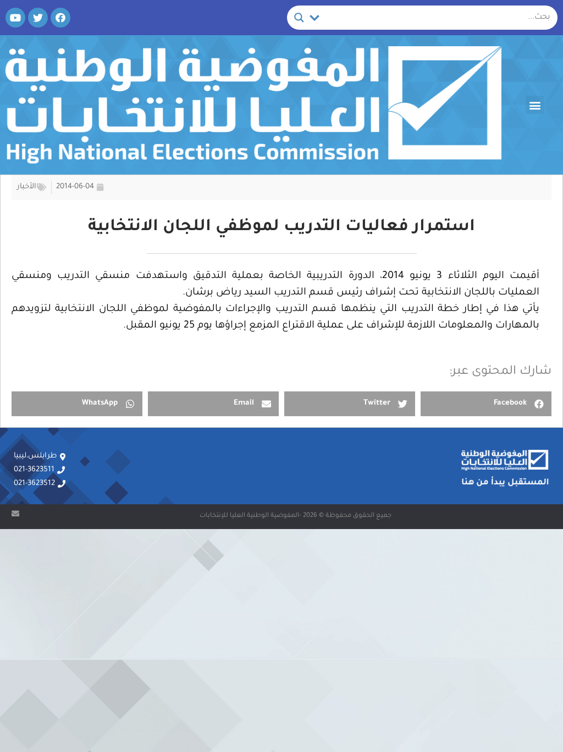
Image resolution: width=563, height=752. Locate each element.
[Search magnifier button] (299, 17)
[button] (535, 105)
